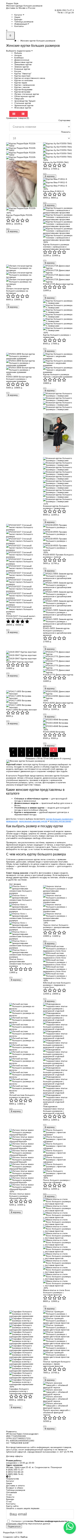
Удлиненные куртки (23, 105)
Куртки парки (20, 83)
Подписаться (14, 1526)
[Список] (23, 114)
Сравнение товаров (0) (17, 118)
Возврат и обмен (14, 1488)
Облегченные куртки (24, 96)
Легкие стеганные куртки (26, 94)
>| (54, 754)
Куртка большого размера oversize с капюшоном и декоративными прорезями (56, 246)
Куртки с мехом (22, 87)
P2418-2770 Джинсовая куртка (58, 675)
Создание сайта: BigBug (15, 1537)
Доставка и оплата (15, 1485)
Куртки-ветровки (22, 92)
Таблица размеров (23, 21)
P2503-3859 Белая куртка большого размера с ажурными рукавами (19, 379)
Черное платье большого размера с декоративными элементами (56, 927)
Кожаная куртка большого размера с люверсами (56, 507)
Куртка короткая (22, 76)
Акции (17, 17)
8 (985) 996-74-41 (14, 1474)
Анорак (18, 55)
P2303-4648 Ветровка (54, 732)
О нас (9, 1501)
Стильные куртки (22, 103)
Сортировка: (64, 120)
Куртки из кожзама (23, 80)
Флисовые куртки (22, 108)
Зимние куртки (21, 67)
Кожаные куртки (22, 69)
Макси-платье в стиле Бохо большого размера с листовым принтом (56, 1292)
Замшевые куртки (23, 64)
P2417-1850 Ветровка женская (21, 709)
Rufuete (18, 53)
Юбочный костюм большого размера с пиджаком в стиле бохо (57, 985)
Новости (10, 1497)
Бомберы (19, 57)
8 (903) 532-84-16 (14, 1472)
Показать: (66, 132)
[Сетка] (14, 114)
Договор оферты (14, 1456)
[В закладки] (7, 228)
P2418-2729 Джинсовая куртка (58, 284)
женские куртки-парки (60, 821)
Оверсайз (19, 98)
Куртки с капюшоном (24, 85)
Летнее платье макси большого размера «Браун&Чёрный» (19, 1196)
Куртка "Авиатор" (23, 73)
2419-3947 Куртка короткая (19, 662)
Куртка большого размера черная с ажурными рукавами (57, 375)
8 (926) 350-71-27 (64, 10)
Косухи (17, 71)
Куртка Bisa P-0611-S (53, 191)
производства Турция (24, 101)
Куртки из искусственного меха (29, 78)
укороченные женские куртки (33, 821)
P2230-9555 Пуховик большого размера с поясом (58, 555)
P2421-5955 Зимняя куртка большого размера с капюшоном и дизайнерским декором (57, 631)
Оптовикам (11, 1492)
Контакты (19, 26)
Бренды (18, 19)
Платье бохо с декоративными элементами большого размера (20, 962)
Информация (21, 24)
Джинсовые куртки (23, 62)
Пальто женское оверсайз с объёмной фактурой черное (56, 1412)
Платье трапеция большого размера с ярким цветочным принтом (56, 1363)
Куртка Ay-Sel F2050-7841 (56, 162)
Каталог (18, 15)
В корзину (13, 231)
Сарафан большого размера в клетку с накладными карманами (21, 1391)
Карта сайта (12, 1506)
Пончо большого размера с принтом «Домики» (56, 1181)
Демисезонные (21, 60)
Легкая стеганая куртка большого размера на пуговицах (17, 290)
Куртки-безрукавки (23, 89)
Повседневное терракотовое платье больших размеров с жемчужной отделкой (53, 1109)
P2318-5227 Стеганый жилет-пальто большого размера (21, 617)
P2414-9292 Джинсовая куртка (58, 703)
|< (13, 750)
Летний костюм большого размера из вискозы (22, 1096)
